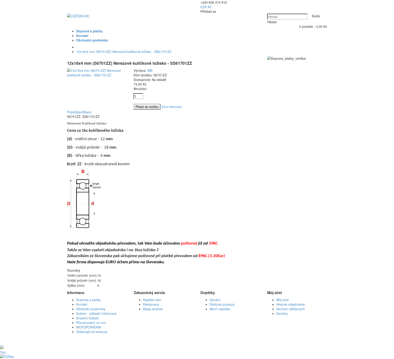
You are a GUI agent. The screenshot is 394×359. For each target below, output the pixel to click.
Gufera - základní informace (96, 313)
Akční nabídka (220, 309)
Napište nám (152, 299)
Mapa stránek (153, 309)
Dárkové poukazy (222, 304)
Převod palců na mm (91, 322)
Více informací (171, 106)
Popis (71, 112)
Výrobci (215, 299)
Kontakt (81, 304)
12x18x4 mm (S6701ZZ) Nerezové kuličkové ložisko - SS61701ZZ (123, 51)
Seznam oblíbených (290, 309)
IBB (149, 70)
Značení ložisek (87, 318)
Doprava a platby (88, 299)
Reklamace (151, 304)
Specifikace (83, 112)
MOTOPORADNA (88, 327)
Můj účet (282, 299)
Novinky (282, 313)
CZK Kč (205, 7)
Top (2, 352)
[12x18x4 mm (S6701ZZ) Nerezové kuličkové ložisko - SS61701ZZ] (97, 75)
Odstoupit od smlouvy (91, 331)
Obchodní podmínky (90, 309)
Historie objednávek (290, 304)
